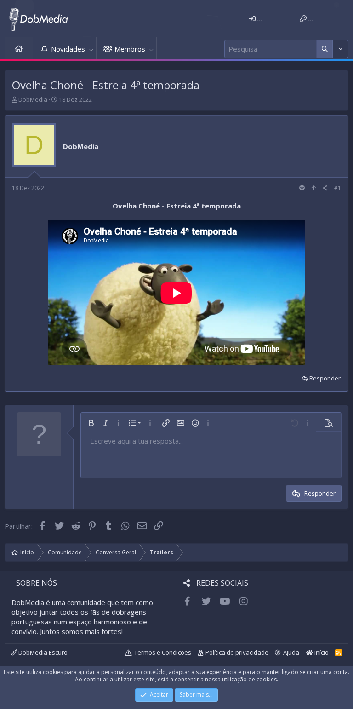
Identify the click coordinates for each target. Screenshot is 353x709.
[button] (91, 49)
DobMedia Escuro (42, 652)
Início (19, 49)
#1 (337, 188)
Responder (325, 378)
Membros (129, 48)
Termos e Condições (162, 652)
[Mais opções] (325, 49)
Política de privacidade (236, 652)
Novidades (68, 48)
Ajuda (291, 652)
